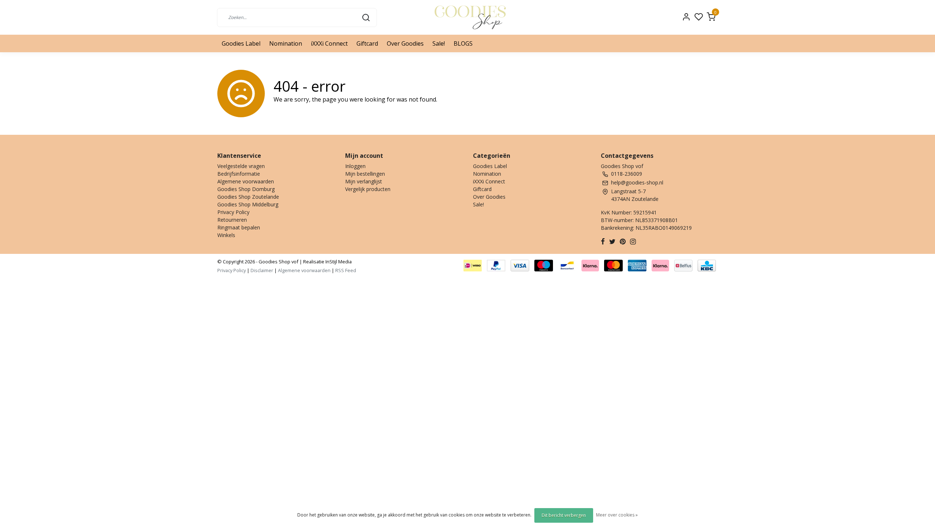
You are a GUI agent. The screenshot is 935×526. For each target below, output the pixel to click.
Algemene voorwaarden (245, 181)
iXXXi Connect (329, 43)
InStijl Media (338, 261)
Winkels (226, 235)
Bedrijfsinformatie (238, 173)
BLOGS (463, 43)
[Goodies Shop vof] (470, 17)
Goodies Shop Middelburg (247, 204)
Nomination (285, 43)
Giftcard (367, 43)
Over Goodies (405, 43)
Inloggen (355, 166)
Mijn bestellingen (365, 173)
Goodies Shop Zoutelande (248, 196)
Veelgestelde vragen (241, 166)
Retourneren (232, 219)
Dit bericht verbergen (564, 515)
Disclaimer (262, 270)
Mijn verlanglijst (363, 181)
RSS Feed (345, 270)
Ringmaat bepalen (238, 227)
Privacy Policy (233, 212)
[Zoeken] (366, 17)
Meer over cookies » (617, 515)
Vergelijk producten (367, 189)
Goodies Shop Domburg (246, 189)
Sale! (438, 43)
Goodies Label (241, 43)
